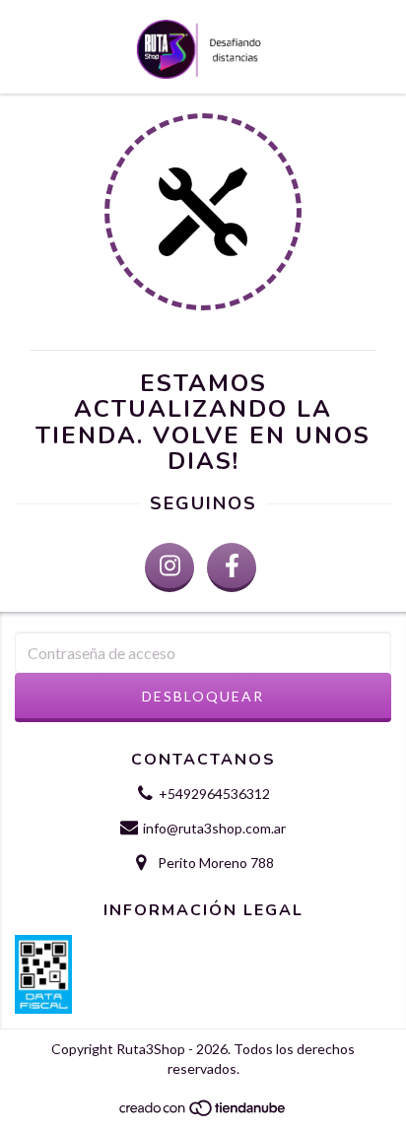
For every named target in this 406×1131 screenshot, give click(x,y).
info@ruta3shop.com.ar (214, 828)
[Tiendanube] (203, 1112)
